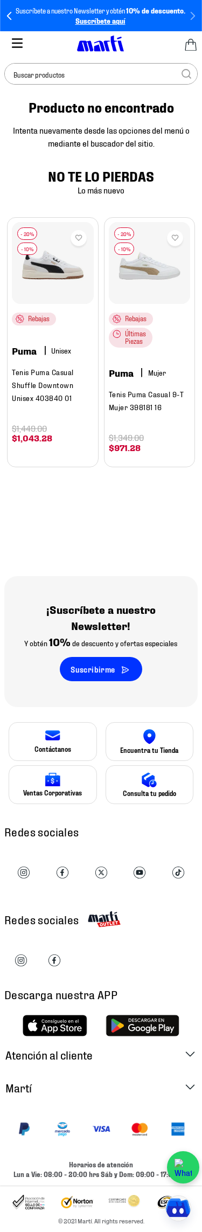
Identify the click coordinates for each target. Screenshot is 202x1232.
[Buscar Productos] (186, 74)
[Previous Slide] (9, 16)
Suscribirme (93, 669)
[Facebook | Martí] (62, 873)
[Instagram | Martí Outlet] (21, 961)
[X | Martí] (101, 873)
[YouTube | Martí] (139, 873)
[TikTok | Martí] (178, 873)
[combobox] (101, 74)
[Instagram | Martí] (23, 873)
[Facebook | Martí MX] (54, 961)
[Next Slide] (192, 16)
